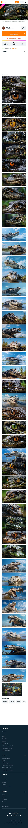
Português (4, 798)
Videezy (3, 736)
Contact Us (4, 779)
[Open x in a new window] (17, 815)
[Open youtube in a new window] (19, 815)
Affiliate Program (5, 762)
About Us (4, 781)
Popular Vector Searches (7, 764)
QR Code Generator (6, 750)
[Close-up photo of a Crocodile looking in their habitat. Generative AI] (13, 385)
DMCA (3, 760)
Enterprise (4, 738)
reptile (18, 701)
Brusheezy (4, 731)
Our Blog (4, 784)
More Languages (5, 805)
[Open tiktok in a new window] (15, 815)
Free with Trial (14, 33)
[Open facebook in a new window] (7, 815)
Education (4, 740)
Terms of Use (6, 823)
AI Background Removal (7, 747)
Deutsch (4, 801)
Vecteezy (4, 733)
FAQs (3, 777)
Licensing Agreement (6, 757)
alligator (5, 701)
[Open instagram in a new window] (9, 815)
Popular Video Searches (7, 769)
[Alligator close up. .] (12, 688)
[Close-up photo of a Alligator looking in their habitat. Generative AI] (13, 82)
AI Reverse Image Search (7, 745)
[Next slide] (23, 701)
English (3, 794)
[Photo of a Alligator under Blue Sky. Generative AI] (13, 234)
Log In (22, 2)
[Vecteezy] (2, 2)
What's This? (14, 48)
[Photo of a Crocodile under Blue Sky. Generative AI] (13, 399)
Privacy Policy (12, 823)
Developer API (5, 743)
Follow (23, 28)
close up (12, 701)
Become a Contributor (7, 786)
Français (4, 803)
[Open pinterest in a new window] (13, 815)
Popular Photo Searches (7, 767)
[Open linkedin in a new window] (11, 815)
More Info (5, 51)
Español (4, 796)
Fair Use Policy (19, 823)
